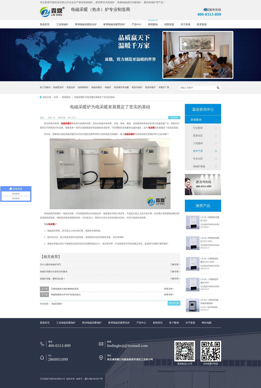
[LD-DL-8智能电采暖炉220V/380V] (193, 243)
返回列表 (174, 117)
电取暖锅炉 (83, 87)
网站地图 (206, 322)
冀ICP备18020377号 (94, 379)
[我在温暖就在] (73, 17)
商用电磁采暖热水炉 (86, 24)
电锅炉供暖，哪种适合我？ (52, 279)
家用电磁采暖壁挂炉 (114, 24)
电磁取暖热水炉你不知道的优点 (66, 294)
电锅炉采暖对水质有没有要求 (53, 271)
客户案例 (174, 322)
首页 (56, 97)
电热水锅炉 (137, 87)
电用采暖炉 (150, 87)
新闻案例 (153, 24)
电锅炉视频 (199, 166)
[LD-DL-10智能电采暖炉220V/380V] (193, 264)
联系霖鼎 (202, 24)
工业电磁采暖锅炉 (66, 322)
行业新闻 (198, 128)
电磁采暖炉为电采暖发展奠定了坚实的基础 (94, 97)
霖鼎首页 (45, 24)
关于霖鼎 (185, 24)
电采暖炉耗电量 (121, 87)
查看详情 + (169, 289)
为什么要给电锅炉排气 (50, 264)
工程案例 (198, 143)
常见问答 (198, 158)
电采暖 (151, 128)
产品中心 (136, 24)
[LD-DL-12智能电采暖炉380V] (193, 284)
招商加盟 (169, 24)
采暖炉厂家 (164, 87)
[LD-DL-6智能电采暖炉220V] (193, 222)
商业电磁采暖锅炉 (92, 322)
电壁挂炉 (71, 87)
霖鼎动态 (198, 135)
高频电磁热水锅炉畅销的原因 (65, 289)
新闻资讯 (158, 322)
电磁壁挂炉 (58, 87)
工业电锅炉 (62, 24)
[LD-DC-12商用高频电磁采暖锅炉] (193, 305)
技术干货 (198, 151)
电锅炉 (108, 87)
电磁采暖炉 (96, 87)
